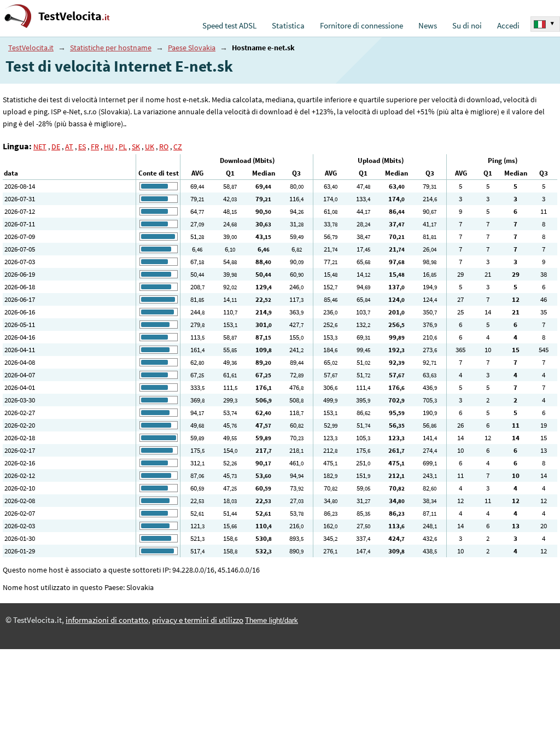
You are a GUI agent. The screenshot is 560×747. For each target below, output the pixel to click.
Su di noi (467, 26)
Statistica (288, 26)
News (427, 26)
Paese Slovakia (191, 47)
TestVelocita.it (31, 47)
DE (55, 146)
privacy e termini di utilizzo (197, 620)
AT (69, 146)
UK (149, 146)
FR (95, 146)
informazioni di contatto (107, 620)
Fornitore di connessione (361, 26)
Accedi (508, 26)
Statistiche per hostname (110, 47)
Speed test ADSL (229, 26)
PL (123, 146)
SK (136, 146)
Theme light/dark (271, 620)
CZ (177, 146)
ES (82, 146)
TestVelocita (74, 16)
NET (39, 146)
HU (109, 146)
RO (163, 146)
